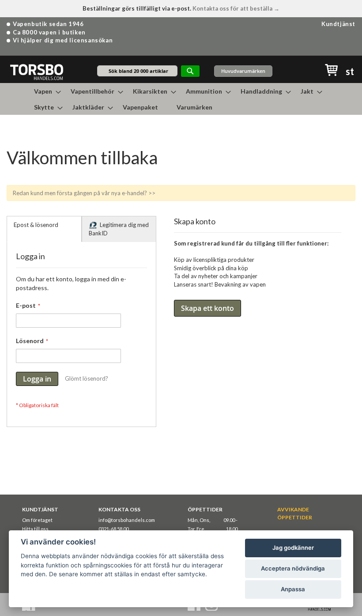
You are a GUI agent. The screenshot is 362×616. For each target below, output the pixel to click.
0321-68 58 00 (113, 529)
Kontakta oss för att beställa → (235, 8)
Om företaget (37, 520)
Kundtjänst (338, 23)
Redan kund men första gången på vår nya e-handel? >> (84, 193)
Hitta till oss (35, 529)
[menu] (181, 99)
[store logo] (36, 72)
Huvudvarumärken (243, 71)
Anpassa (293, 589)
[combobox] (137, 70)
